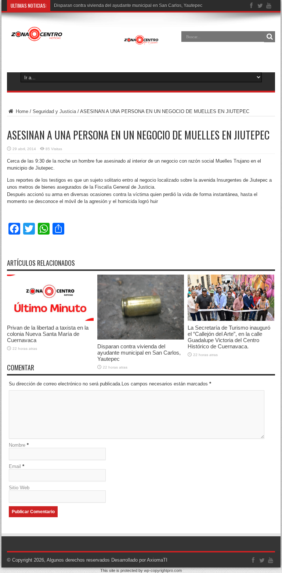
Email (15, 466)
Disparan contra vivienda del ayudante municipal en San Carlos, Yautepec (139, 352)
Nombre (17, 445)
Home (21, 111)
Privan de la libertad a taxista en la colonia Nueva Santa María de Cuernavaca (47, 333)
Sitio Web (19, 487)
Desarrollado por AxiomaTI (139, 560)
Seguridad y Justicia (54, 111)
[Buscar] (269, 36)
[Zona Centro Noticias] (85, 42)
